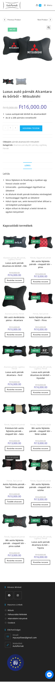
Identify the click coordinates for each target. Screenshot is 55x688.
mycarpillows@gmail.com (25, 637)
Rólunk (11, 610)
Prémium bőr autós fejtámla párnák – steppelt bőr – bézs (14, 431)
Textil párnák (43, 314)
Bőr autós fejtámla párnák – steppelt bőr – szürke (40, 487)
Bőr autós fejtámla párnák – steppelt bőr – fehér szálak (40, 431)
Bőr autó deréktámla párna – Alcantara (14, 319)
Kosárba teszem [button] (14, 280)
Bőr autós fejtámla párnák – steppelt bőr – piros (40, 264)
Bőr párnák (33, 145)
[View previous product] (5, 20)
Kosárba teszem (31, 128)
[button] (48, 27)
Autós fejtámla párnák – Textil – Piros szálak (14, 486)
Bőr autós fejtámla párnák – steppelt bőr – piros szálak (14, 543)
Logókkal (42, 145)
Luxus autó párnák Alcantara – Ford (14, 373)
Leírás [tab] (27, 165)
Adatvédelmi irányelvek (17, 618)
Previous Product (14, 19)
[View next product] (50, 20)
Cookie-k (11, 622)
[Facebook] (9, 595)
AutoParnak (18, 646)
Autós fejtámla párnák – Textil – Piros (40, 319)
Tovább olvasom (14, 501)
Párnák (6, 148)
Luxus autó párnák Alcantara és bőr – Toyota (40, 545)
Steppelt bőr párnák (43, 258)
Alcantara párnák (20, 145)
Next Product (43, 19)
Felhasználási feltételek (17, 614)
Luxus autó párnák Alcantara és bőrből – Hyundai (40, 375)
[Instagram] (18, 595)
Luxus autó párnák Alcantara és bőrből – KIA (14, 264)
